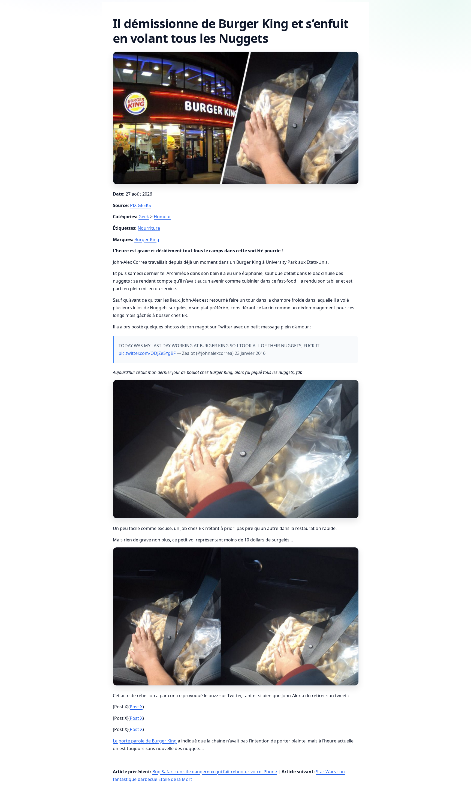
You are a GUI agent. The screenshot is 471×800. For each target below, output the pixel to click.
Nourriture (149, 228)
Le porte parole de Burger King (145, 741)
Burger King (146, 239)
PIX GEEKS (140, 205)
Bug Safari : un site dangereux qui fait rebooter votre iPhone (214, 772)
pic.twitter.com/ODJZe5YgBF (147, 353)
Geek (143, 217)
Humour (162, 217)
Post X (136, 707)
